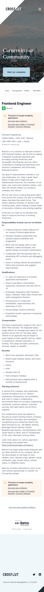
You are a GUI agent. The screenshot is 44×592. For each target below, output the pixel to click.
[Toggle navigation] (39, 9)
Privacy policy (16, 529)
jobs (7, 90)
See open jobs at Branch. (17, 121)
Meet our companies (16, 72)
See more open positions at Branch (22, 507)
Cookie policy (27, 529)
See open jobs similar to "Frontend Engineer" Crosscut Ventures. (21, 125)
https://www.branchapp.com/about (17, 445)
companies (17, 90)
